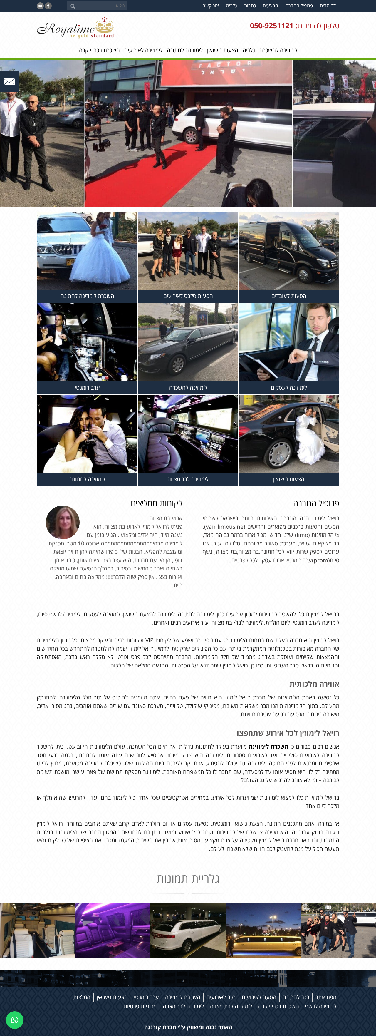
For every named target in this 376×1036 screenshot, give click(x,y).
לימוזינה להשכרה (278, 50)
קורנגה (152, 1027)
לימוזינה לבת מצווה (231, 1006)
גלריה (231, 6)
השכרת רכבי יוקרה (99, 50)
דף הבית (328, 6)
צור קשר (211, 6)
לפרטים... (238, 560)
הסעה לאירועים (259, 997)
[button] (15, 1020)
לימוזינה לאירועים (143, 50)
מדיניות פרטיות (140, 1006)
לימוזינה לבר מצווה (183, 1006)
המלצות (81, 997)
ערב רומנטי (146, 997)
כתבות (250, 6)
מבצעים (270, 6)
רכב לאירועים (221, 997)
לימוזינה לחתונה (185, 50)
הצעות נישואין (222, 50)
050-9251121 (271, 26)
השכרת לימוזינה (268, 746)
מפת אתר (325, 997)
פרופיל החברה (299, 6)
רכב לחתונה (296, 997)
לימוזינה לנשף (320, 1006)
